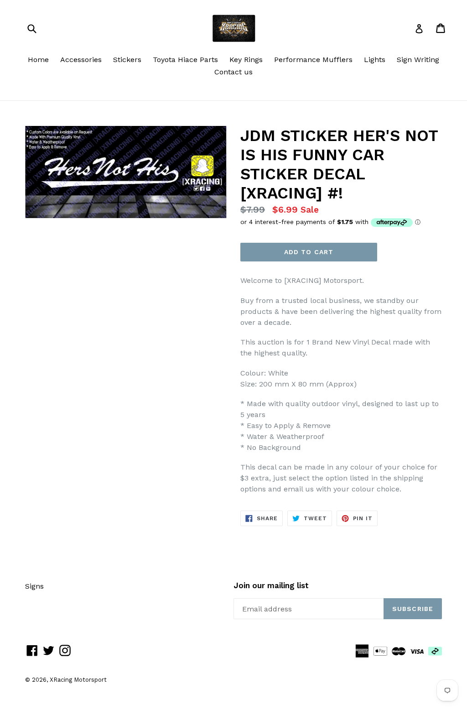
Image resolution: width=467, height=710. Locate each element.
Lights (374, 59)
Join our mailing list (271, 585)
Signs (34, 586)
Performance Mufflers (313, 59)
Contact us (233, 72)
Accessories (81, 59)
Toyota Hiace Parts (185, 59)
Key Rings (246, 59)
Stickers (127, 59)
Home (38, 59)
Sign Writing (418, 59)
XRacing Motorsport (78, 679)
